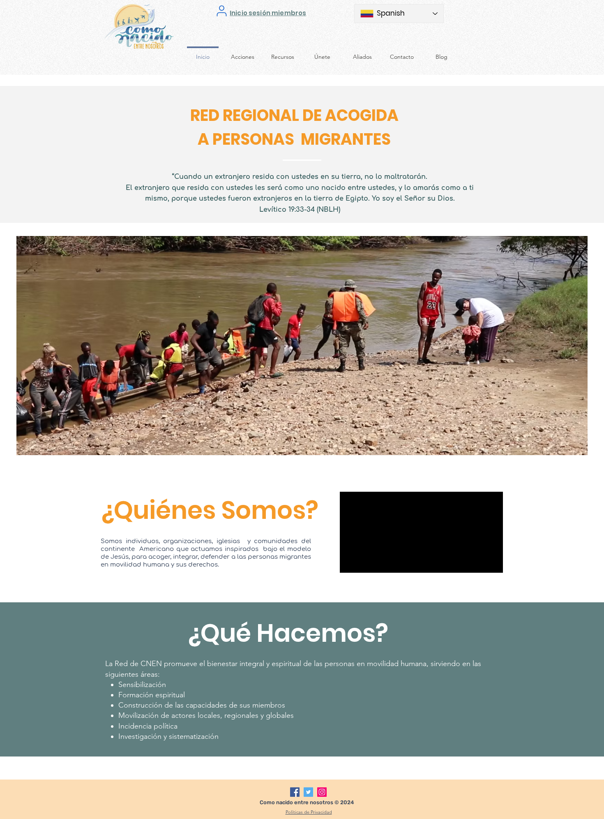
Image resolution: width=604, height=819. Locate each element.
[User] (222, 11)
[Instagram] (322, 792)
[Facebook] (295, 792)
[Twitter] (308, 792)
